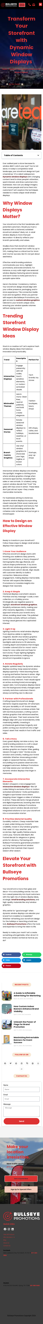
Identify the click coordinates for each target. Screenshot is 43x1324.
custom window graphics (28, 300)
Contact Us (6, 1246)
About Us (6, 1243)
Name (5, 1085)
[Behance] (32, 1063)
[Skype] (27, 1063)
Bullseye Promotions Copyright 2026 (21, 1316)
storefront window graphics (24, 604)
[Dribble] (38, 1063)
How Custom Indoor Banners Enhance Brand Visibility (26, 1009)
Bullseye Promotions (16, 924)
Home (4, 69)
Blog (4, 1240)
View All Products (8, 1234)
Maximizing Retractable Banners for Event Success (26, 1040)
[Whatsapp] (21, 1069)
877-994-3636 (13, 1167)
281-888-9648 (35, 1285)
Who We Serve (8, 1237)
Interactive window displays (16, 786)
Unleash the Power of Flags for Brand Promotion (25, 1024)
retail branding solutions (23, 899)
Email (5, 1095)
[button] (40, 4)
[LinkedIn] (21, 1063)
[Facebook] (5, 1063)
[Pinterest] (16, 1063)
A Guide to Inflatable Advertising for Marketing (27, 994)
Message (6, 1104)
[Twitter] (10, 1063)
